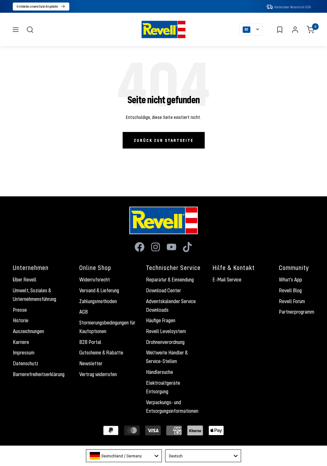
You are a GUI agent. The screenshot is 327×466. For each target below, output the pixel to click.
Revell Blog (290, 290)
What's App (290, 279)
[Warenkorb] (310, 29)
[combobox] (124, 455)
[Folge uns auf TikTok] (187, 247)
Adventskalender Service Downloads (171, 305)
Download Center (163, 290)
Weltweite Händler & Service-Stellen (167, 357)
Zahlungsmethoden (98, 301)
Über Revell (24, 279)
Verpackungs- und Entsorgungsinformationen (172, 406)
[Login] (295, 29)
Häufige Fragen (160, 320)
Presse (20, 309)
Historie (20, 320)
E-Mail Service (226, 279)
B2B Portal (90, 342)
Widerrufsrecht (94, 279)
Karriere (21, 342)
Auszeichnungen (28, 331)
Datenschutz (25, 363)
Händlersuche (159, 371)
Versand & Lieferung (99, 290)
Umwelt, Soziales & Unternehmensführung (34, 294)
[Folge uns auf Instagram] (155, 247)
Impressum (23, 352)
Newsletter (91, 363)
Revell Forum (292, 301)
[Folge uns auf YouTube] (171, 247)
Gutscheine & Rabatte (101, 352)
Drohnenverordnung (165, 342)
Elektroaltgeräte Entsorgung (163, 387)
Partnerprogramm (296, 311)
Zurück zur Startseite (164, 140)
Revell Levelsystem (166, 331)
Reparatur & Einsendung (170, 279)
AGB (83, 311)
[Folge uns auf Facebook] (139, 247)
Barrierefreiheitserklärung (39, 374)
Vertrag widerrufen (98, 374)
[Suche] (30, 29)
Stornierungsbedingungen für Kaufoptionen (107, 327)
